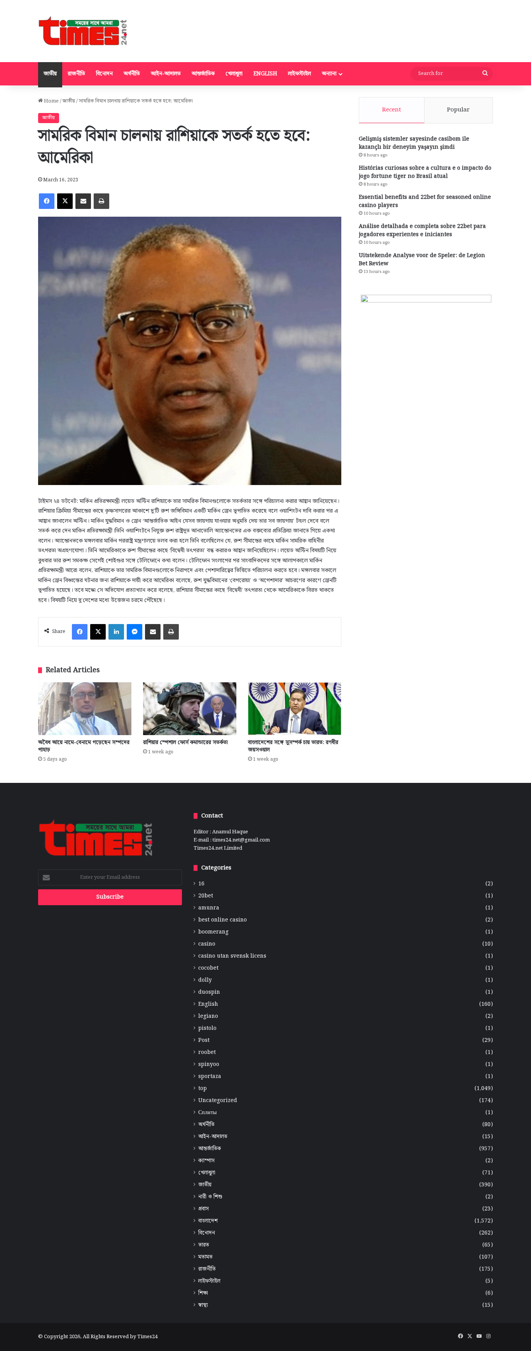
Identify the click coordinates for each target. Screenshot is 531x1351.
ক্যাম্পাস (206, 1161)
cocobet (208, 968)
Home (51, 101)
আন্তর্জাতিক (203, 74)
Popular (458, 110)
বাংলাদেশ (208, 1221)
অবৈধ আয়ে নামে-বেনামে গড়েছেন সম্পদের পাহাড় (83, 746)
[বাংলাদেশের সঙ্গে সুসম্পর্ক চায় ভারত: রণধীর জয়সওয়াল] (294, 708)
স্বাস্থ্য (203, 1305)
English (265, 74)
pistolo (207, 1028)
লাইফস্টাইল (299, 74)
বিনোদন (104, 74)
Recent (391, 110)
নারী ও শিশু (210, 1197)
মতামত (205, 1257)
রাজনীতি (76, 74)
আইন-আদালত (166, 74)
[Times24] (83, 31)
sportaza (209, 1077)
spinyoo (208, 1065)
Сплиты (207, 1113)
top (202, 1089)
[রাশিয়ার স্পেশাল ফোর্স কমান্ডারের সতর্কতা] (189, 708)
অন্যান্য (329, 74)
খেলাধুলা (234, 74)
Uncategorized (217, 1101)
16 (201, 884)
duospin (209, 992)
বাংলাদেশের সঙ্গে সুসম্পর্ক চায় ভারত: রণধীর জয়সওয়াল (293, 746)
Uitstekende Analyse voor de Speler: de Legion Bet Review (422, 259)
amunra (208, 908)
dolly (205, 980)
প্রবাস (203, 1209)
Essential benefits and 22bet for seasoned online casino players (425, 201)
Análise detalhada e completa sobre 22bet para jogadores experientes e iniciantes (422, 230)
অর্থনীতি (132, 74)
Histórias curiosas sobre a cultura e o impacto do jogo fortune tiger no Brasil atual (425, 172)
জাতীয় (50, 74)
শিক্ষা (203, 1293)
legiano (208, 1016)
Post (204, 1040)
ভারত (203, 1245)
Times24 (147, 1337)
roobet (207, 1052)
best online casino (222, 920)
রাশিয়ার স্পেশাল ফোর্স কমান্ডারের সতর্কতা (185, 742)
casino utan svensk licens (232, 956)
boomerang (213, 932)
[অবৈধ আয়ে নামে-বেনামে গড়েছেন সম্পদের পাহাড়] (84, 708)
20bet (205, 896)
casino (206, 944)
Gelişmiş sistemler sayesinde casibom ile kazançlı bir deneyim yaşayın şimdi (414, 143)
